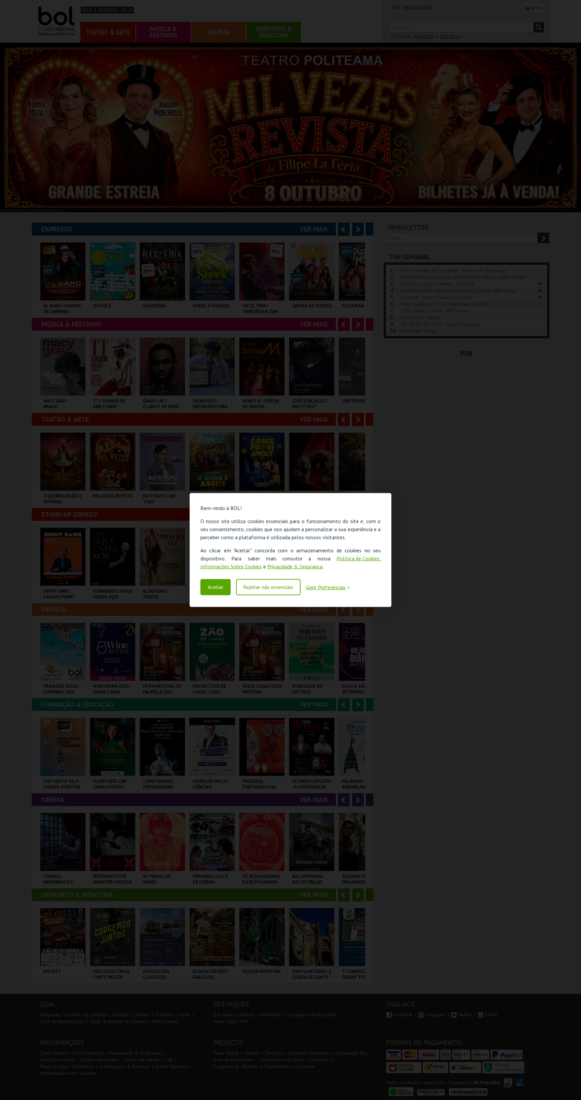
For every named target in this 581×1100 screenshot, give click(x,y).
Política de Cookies (358, 558)
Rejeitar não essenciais (268, 587)
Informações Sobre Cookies (231, 566)
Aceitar (215, 587)
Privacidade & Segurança (294, 566)
